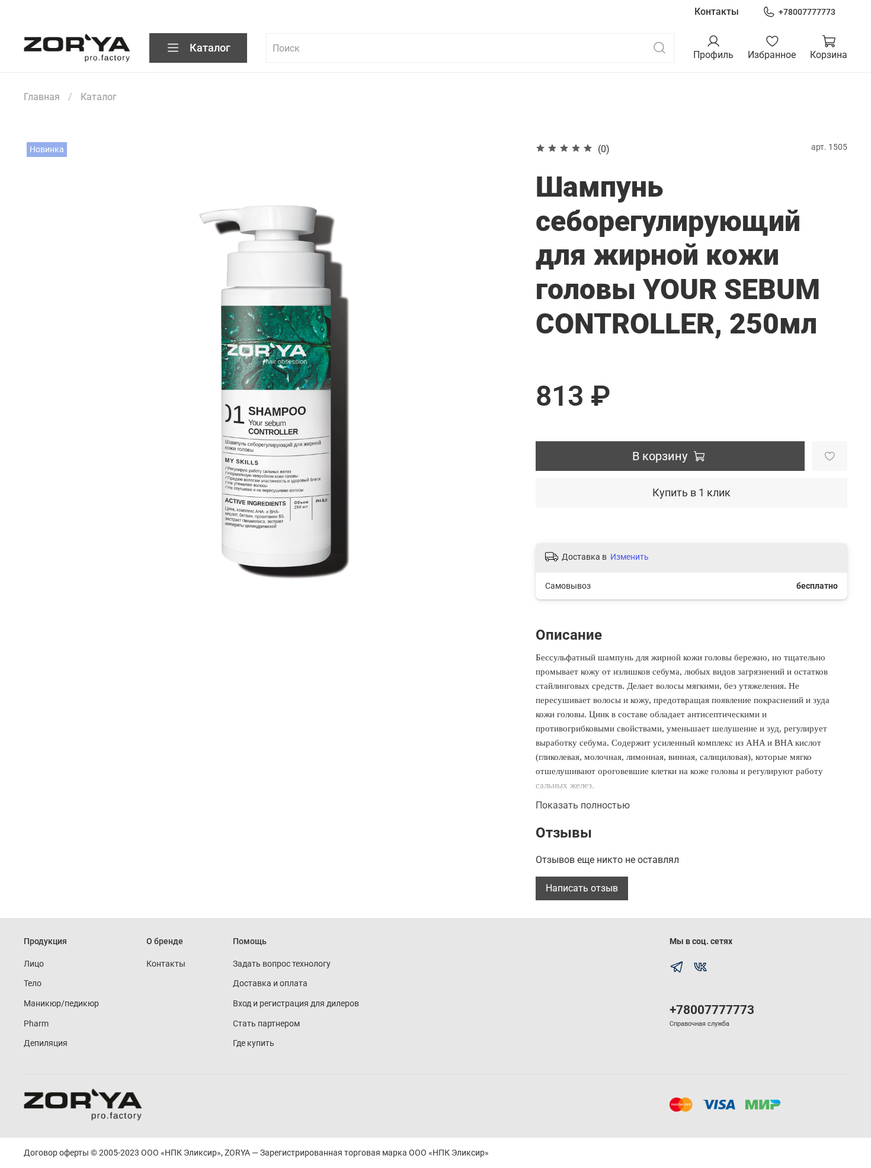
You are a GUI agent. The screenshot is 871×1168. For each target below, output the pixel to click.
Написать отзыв (582, 888)
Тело (32, 983)
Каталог (210, 47)
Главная (42, 96)
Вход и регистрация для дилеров (296, 1004)
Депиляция (46, 1043)
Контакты (716, 11)
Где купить (253, 1043)
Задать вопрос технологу (282, 964)
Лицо (34, 964)
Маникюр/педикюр (61, 1004)
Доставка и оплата (270, 983)
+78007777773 (807, 12)
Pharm (36, 1024)
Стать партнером (266, 1024)
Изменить (629, 556)
